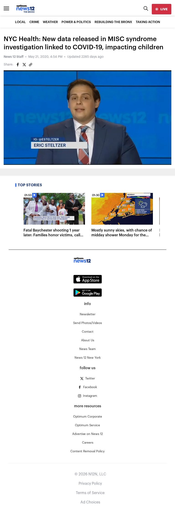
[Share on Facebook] (18, 64)
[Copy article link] (30, 64)
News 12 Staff (13, 56)
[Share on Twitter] (24, 64)
